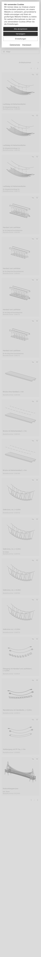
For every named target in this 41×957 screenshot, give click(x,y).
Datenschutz (15, 45)
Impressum (26, 45)
